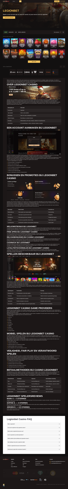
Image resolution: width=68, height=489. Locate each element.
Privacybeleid (37, 463)
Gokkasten (11, 32)
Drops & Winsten (21, 32)
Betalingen (25, 463)
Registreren (62, 1)
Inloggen (57, 1)
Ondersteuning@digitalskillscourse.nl (58, 461)
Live (16, 32)
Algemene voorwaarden (39, 464)
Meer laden (34, 61)
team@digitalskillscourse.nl (56, 463)
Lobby (5, 32)
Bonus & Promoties (26, 461)
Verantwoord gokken (39, 461)
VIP (23, 464)
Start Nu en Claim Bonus (9, 17)
